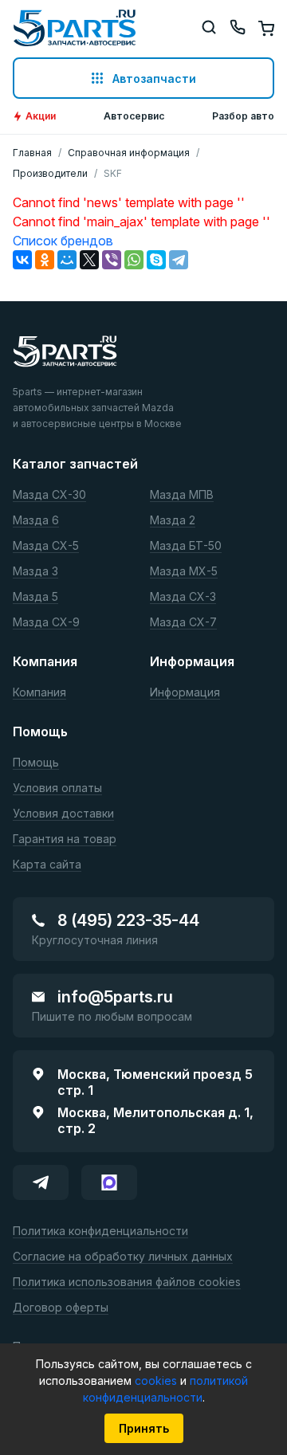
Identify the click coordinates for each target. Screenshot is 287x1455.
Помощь (36, 763)
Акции (41, 116)
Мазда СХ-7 (183, 623)
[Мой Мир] (67, 259)
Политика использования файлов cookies (127, 1282)
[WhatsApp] (134, 259)
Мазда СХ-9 (46, 623)
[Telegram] (178, 259)
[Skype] (156, 259)
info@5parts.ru (115, 997)
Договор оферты (60, 1308)
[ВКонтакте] (22, 259)
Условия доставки (63, 814)
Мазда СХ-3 (183, 597)
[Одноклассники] (44, 259)
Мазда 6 (36, 521)
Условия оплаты (57, 788)
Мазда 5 (35, 597)
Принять (144, 1428)
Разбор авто (243, 116)
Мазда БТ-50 (186, 546)
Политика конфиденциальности (100, 1231)
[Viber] (111, 259)
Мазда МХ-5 (184, 572)
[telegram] (41, 1182)
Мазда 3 (35, 572)
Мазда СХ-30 (49, 495)
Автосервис (134, 116)
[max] (109, 1182)
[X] (89, 259)
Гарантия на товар (64, 839)
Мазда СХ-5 (46, 546)
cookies (157, 1380)
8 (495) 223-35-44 (128, 920)
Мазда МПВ (182, 495)
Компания (39, 693)
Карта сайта (47, 865)
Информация (185, 693)
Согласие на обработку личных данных (123, 1257)
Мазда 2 (172, 521)
